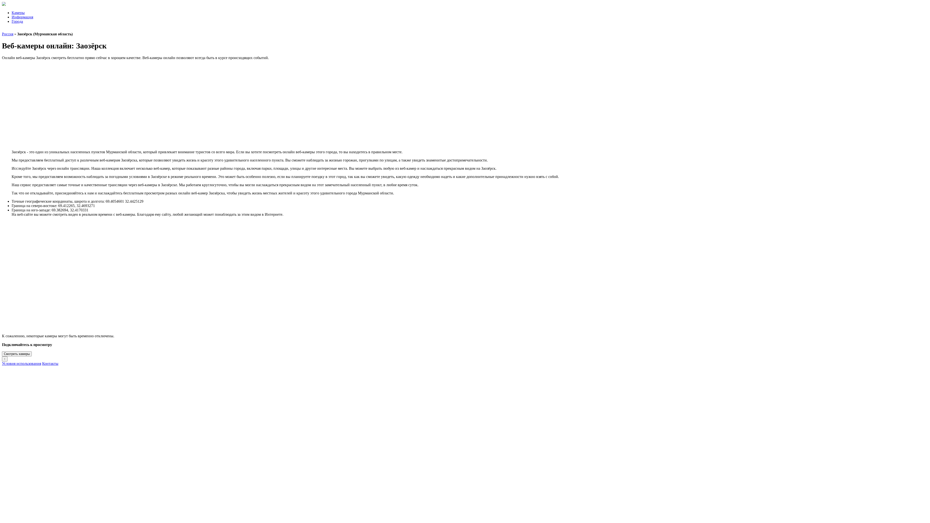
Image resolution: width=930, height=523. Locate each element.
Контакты (50, 363)
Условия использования (21, 363)
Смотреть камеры (17, 354)
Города (17, 21)
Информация (22, 17)
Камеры (18, 13)
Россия (7, 34)
